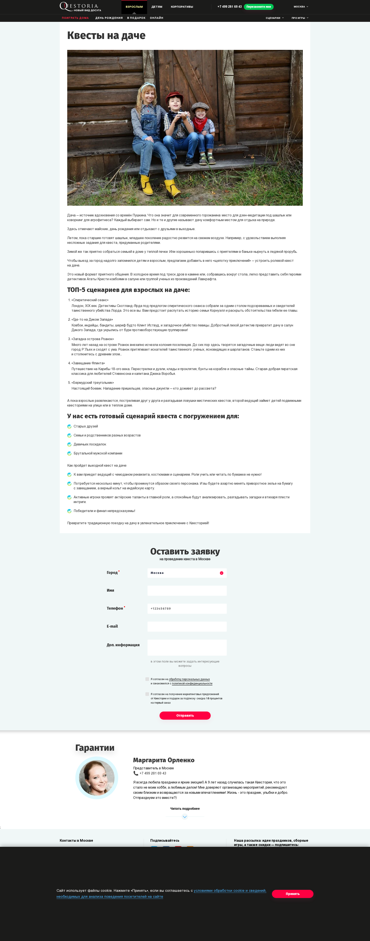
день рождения (109, 18)
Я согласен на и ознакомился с (181, 681)
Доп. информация (123, 645)
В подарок (136, 18)
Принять (293, 894)
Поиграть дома (75, 18)
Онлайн (156, 18)
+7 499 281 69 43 (230, 7)
